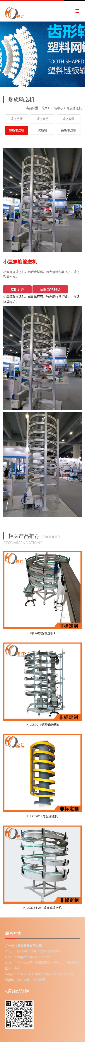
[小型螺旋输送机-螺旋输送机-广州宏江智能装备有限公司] (21, 11)
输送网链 (42, 119)
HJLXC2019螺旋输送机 (42, 816)
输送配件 (69, 119)
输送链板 (16, 119)
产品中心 (57, 108)
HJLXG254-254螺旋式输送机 (42, 908)
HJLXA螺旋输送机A (42, 633)
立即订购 (17, 289)
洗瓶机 (42, 130)
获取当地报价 (50, 289)
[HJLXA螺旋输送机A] (42, 590)
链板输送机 (68, 130)
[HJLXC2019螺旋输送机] (42, 773)
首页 (44, 108)
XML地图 (39, 979)
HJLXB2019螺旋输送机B (42, 724)
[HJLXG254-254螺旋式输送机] (42, 864)
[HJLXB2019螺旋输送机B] (42, 681)
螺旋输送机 (74, 108)
